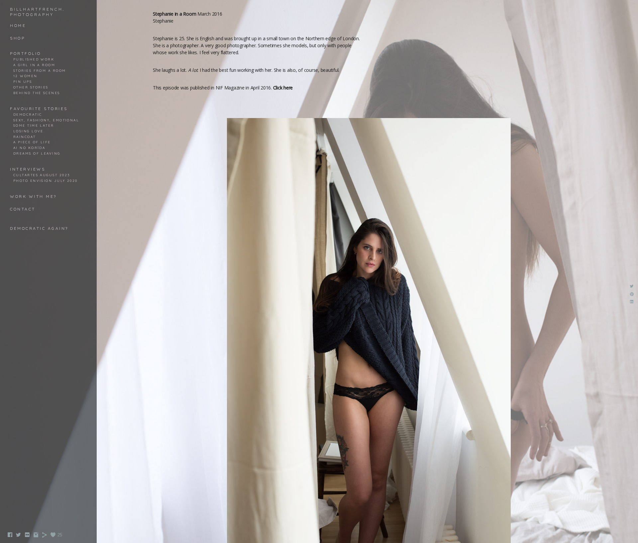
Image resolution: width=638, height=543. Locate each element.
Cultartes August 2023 (41, 175)
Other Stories (31, 87)
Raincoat (24, 137)
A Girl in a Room (34, 65)
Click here (283, 87)
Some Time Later (33, 125)
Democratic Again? (39, 228)
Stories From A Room (39, 70)
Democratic (27, 114)
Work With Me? (33, 196)
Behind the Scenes (36, 93)
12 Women (25, 76)
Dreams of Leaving (36, 153)
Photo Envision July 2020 (45, 181)
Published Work (33, 59)
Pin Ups (22, 81)
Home (18, 25)
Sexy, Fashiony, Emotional (46, 120)
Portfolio (25, 53)
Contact (23, 208)
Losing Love (28, 131)
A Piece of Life (32, 142)
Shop (17, 38)
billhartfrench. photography (37, 12)
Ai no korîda (29, 148)
